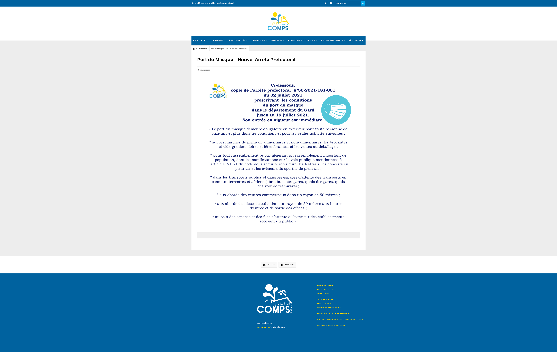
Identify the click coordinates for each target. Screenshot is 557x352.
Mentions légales (264, 323)
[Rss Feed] (326, 3)
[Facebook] (331, 3)
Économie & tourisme (301, 40)
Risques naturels (332, 40)
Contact (357, 40)
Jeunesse (276, 40)
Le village (199, 40)
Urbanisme (258, 40)
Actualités (238, 40)
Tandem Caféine (277, 327)
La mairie (217, 40)
